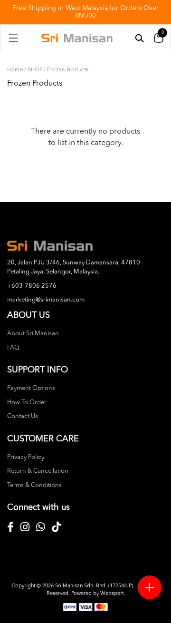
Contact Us (22, 416)
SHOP (35, 70)
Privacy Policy (25, 457)
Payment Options (31, 388)
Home (15, 70)
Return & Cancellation (37, 471)
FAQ (13, 348)
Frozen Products (68, 70)
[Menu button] (150, 587)
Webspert (112, 593)
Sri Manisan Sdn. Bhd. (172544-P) (94, 586)
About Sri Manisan (33, 334)
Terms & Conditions (34, 485)
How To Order (27, 402)
